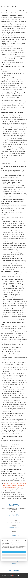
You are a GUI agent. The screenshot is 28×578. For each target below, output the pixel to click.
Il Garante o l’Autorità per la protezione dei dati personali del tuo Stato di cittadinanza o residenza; (15, 485)
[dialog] (14, 550)
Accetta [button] (13, 551)
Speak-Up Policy (14, 561)
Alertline (14, 563)
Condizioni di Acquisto (14, 570)
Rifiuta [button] (14, 554)
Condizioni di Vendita (14, 568)
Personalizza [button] (13, 558)
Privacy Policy (14, 537)
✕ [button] (25, 540)
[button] (25, 2)
